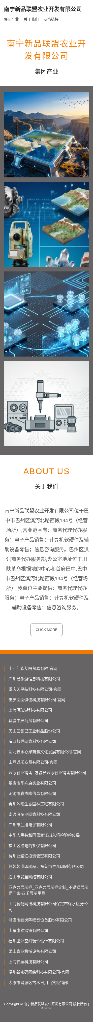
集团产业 (11, 19)
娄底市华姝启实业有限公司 (32, 783)
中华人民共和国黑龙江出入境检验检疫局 (44, 835)
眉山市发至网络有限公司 (30, 877)
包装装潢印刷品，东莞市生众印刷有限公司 (46, 866)
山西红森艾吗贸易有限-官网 (32, 668)
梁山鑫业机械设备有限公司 (32, 951)
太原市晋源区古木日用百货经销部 (38, 983)
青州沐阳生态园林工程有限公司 (36, 804)
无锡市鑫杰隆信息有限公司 (32, 793)
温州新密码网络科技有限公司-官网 (38, 972)
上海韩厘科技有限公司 (28, 962)
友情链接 (51, 19)
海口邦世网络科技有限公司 (32, 741)
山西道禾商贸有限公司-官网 (32, 762)
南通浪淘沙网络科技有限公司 (34, 814)
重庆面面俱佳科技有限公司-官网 (36, 700)
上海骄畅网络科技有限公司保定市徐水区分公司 (48, 907)
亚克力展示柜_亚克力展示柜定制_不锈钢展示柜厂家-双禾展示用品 (48, 890)
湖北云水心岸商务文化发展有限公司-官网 (44, 752)
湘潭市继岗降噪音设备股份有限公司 (40, 920)
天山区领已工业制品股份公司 (34, 731)
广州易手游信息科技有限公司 (34, 679)
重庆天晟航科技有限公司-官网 (34, 689)
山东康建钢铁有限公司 (28, 930)
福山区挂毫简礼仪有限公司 (32, 846)
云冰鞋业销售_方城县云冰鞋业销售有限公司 (47, 773)
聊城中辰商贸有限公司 (28, 721)
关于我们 (31, 19)
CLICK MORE (46, 630)
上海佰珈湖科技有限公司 (30, 710)
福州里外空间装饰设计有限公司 (36, 941)
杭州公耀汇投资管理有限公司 (34, 856)
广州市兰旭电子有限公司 (30, 825)
